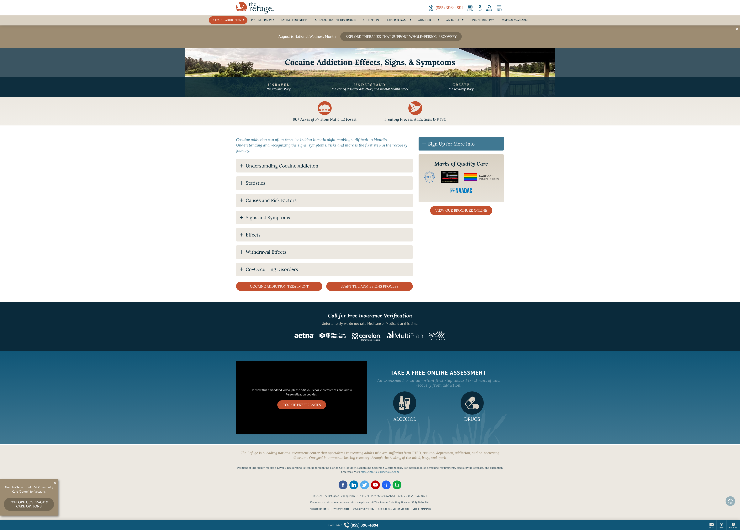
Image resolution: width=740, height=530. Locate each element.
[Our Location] (480, 8)
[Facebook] (343, 485)
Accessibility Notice (319, 508)
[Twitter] (364, 485)
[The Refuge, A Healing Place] (294, 7)
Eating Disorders (294, 20)
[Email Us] (470, 8)
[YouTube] (375, 485)
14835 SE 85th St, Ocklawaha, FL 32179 (381, 496)
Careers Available (514, 20)
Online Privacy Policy (363, 508)
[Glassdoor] (397, 485)
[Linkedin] (354, 485)
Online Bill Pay (482, 20)
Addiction (371, 20)
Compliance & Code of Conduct (393, 508)
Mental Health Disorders (335, 20)
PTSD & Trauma (262, 20)
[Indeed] (386, 485)
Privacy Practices (341, 508)
